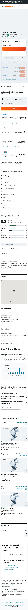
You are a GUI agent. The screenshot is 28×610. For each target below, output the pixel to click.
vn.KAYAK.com (5, 602)
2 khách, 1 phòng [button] (7, 45)
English (15, 2)
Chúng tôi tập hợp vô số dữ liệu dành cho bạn (13, 591)
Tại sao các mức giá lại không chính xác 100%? (12, 594)
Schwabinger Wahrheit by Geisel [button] (9, 443)
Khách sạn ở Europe (20, 602)
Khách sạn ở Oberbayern (8, 605)
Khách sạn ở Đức (8, 604)
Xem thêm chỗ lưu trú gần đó (22, 423)
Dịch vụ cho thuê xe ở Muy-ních (11, 567)
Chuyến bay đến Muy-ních (10, 565)
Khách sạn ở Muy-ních (9, 569)
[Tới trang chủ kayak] (9, 6)
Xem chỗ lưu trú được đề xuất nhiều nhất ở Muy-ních (21, 488)
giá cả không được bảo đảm (7, 584)
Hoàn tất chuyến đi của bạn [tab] (10, 554)
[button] (26, 2)
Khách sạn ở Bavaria (17, 604)
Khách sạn (12, 602)
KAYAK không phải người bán (9, 589)
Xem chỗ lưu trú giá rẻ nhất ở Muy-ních (21, 454)
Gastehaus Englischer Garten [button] (8, 508)
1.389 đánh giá (18, 34)
